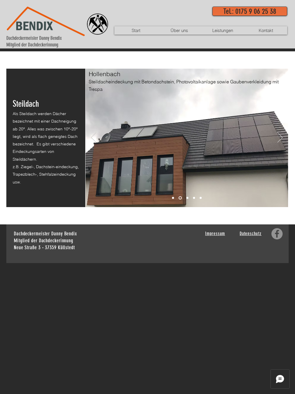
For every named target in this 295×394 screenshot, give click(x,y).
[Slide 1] (173, 198)
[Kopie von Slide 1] (194, 198)
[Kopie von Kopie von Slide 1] (201, 198)
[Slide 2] (180, 198)
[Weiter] (280, 137)
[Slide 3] (187, 198)
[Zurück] (93, 137)
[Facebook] (277, 233)
